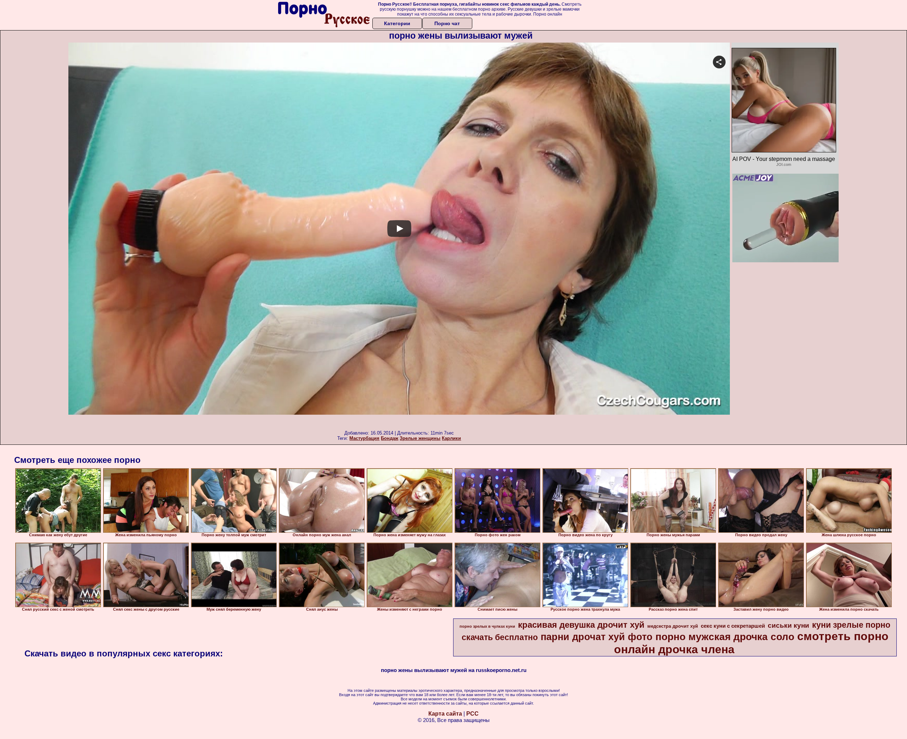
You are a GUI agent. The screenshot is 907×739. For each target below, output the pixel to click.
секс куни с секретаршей (733, 626)
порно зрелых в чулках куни (487, 626)
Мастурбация (364, 438)
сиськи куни (788, 625)
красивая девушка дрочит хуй (581, 624)
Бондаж (389, 438)
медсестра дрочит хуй (672, 626)
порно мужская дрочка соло (724, 636)
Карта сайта (445, 714)
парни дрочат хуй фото (597, 637)
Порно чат (447, 23)
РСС (472, 714)
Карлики (451, 438)
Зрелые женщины (420, 438)
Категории (397, 23)
